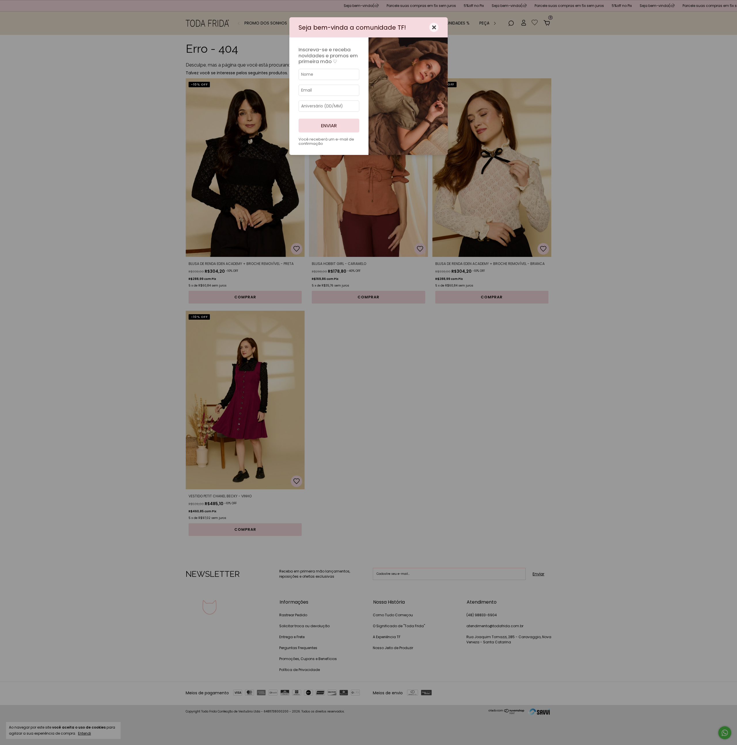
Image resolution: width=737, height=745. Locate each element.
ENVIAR (329, 125)
